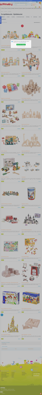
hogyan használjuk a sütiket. (22, 42)
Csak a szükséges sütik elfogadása (21, 46)
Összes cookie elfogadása (21, 44)
